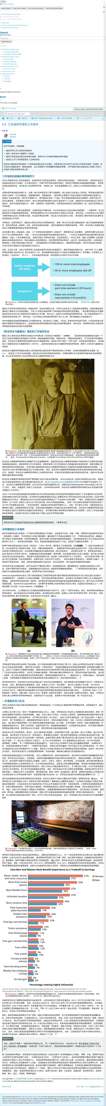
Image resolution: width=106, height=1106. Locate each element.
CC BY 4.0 (48, 1079)
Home (11, 118)
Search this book (5, 35)
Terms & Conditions (86, 1101)
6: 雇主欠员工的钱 (66, 118)
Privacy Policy (74, 1101)
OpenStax (13, 134)
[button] (7, 79)
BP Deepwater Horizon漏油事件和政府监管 (65, 482)
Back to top (6, 1086)
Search (5, 114)
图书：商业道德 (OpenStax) (43, 118)
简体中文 (24, 118)
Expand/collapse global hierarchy (4, 118)
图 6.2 (25, 255)
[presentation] (11, 302)
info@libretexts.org (39, 1103)
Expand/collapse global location (103, 117)
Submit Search (6, 41)
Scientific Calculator (10, 64)
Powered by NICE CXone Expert (31, 1097)
